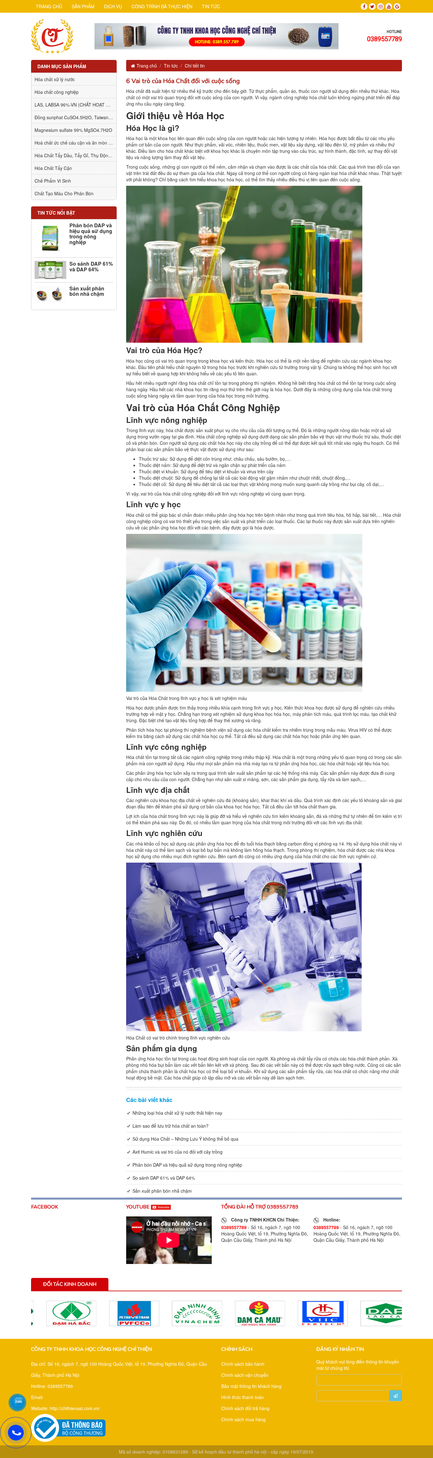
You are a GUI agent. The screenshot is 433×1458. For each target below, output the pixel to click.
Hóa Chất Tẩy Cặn (53, 168)
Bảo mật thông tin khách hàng (251, 1386)
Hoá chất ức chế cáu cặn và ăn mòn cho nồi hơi (82, 142)
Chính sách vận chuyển (244, 1375)
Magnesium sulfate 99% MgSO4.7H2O (73, 130)
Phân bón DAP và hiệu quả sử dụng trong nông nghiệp (90, 234)
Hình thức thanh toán (242, 1397)
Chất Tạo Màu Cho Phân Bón (64, 193)
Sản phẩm (83, 6)
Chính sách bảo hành (242, 1364)
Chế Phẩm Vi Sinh (53, 181)
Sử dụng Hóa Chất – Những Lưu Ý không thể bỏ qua (185, 1139)
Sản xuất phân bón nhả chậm (86, 291)
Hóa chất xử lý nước (55, 79)
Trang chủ (49, 6)
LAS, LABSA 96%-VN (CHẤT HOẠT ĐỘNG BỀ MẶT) (86, 104)
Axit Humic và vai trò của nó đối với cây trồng (177, 1152)
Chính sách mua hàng (243, 1419)
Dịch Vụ (113, 6)
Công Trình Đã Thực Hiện (162, 6)
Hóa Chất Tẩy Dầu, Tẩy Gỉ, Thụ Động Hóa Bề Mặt (85, 155)
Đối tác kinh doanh (69, 1284)
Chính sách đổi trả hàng (245, 1408)
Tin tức (211, 6)
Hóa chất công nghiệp (57, 92)
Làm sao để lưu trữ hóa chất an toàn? (170, 1126)
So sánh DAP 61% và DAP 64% (91, 266)
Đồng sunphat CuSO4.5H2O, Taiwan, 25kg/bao (82, 117)
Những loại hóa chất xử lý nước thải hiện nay (177, 1113)
